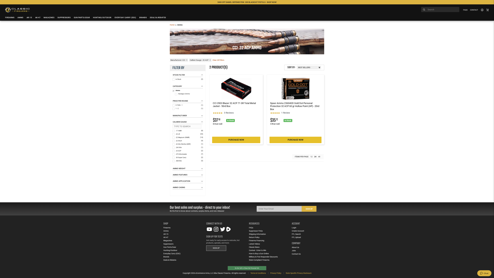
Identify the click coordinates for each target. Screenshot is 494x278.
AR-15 (165, 234)
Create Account (298, 231)
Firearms (166, 228)
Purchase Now (236, 140)
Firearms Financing (256, 241)
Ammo (178, 90)
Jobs (294, 251)
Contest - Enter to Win (257, 250)
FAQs (465, 10)
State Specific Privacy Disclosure (298, 273)
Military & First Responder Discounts (263, 257)
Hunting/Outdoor (170, 250)
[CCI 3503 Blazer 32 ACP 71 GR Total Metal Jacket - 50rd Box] (236, 89)
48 (319, 157)
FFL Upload (296, 237)
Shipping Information (257, 234)
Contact (474, 10)
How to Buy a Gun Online (259, 254)
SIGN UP (216, 248)
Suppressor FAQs (256, 231)
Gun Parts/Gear (169, 247)
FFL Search (296, 234)
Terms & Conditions (258, 273)
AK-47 (165, 237)
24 (315, 157)
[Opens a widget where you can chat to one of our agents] (484, 273)
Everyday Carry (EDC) (171, 254)
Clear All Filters (218, 60)
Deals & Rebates (169, 260)
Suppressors (168, 244)
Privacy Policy (275, 273)
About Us (295, 247)
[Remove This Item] (186, 60)
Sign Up (309, 209)
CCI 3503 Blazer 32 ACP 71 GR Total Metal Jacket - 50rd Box (234, 104)
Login (294, 228)
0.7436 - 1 (189, 105)
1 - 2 (189, 108)
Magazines (167, 241)
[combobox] (440, 9)
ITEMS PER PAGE (301, 157)
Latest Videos (254, 244)
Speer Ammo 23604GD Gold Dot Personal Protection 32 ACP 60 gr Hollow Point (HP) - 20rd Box (294, 106)
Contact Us (296, 254)
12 (311, 157)
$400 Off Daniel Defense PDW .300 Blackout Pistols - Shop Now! (247, 2)
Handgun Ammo (184, 94)
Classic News (254, 247)
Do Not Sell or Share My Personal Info (247, 268)
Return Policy (254, 237)
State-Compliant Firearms (259, 260)
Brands (166, 257)
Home (172, 25)
